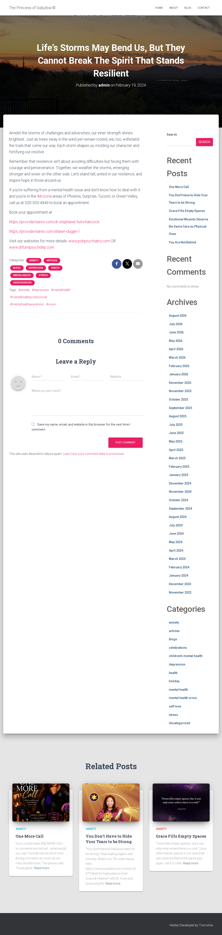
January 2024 (178, 575)
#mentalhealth (60, 290)
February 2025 (179, 466)
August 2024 (177, 517)
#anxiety (24, 290)
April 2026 (176, 349)
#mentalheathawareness (27, 304)
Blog (187, 7)
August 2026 (177, 315)
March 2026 (177, 357)
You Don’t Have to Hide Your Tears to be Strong (109, 839)
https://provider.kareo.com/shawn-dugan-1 (44, 231)
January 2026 (178, 374)
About (173, 7)
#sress (51, 304)
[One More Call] (40, 802)
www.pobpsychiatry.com (89, 241)
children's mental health (185, 656)
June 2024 (176, 533)
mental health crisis (183, 698)
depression (36, 268)
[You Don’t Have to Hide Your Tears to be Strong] (110, 802)
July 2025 (176, 424)
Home (159, 7)
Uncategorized (22, 282)
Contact (204, 7)
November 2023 (180, 592)
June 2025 (176, 433)
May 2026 (175, 341)
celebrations (178, 647)
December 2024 (180, 483)
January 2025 (178, 475)
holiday (174, 681)
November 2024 (180, 491)
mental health (22, 275)
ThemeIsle (206, 925)
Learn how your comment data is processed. (93, 454)
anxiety (33, 260)
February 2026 (179, 366)
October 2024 (178, 500)
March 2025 (177, 458)
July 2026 (176, 324)
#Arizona (44, 196)
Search (172, 134)
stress (43, 275)
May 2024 (175, 542)
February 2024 (179, 567)
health (55, 268)
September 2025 (180, 408)
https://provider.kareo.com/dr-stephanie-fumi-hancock (54, 222)
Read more (41, 868)
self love (175, 706)
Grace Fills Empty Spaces (187, 211)
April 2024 (176, 550)
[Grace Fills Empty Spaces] (181, 802)
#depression (40, 290)
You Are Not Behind (182, 242)
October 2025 (178, 399)
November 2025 (180, 391)
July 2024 (176, 525)
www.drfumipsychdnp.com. (32, 247)
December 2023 (180, 584)
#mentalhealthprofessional (28, 297)
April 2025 (176, 450)
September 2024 (180, 508)
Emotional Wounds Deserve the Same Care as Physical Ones (188, 227)
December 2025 (180, 382)
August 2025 (177, 416)
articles (52, 260)
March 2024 (177, 559)
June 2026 (176, 332)
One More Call (179, 187)
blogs (17, 268)
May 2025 (175, 441)
